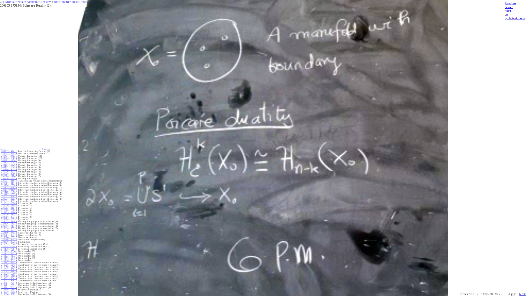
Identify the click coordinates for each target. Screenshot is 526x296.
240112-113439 (9, 167)
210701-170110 (9, 287)
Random (510, 3)
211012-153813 (9, 269)
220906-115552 (9, 219)
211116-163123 (9, 260)
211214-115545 (9, 246)
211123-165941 (9, 251)
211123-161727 (9, 256)
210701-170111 (9, 285)
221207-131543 (9, 183)
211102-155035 (9, 262)
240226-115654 (9, 158)
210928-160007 (9, 274)
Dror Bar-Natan (15, 1)
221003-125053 (9, 210)
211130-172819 (9, 249)
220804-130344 (9, 235)
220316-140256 (9, 242)
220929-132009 (9, 212)
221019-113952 (9, 206)
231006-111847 (9, 176)
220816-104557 (9, 230)
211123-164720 (9, 253)
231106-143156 (9, 169)
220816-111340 (9, 226)
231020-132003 (9, 174)
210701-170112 (9, 283)
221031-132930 (9, 199)
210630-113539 (9, 292)
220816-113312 (9, 224)
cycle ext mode (515, 18)
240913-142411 (9, 151)
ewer (509, 7)
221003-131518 (9, 208)
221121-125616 (9, 187)
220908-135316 (9, 217)
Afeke (82, 1)
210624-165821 (9, 294)
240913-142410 (9, 154)
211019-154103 (9, 267)
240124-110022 (9, 163)
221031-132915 (9, 201)
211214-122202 (9, 244)
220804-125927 (9, 237)
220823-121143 (9, 221)
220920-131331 (9, 215)
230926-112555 (9, 178)
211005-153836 (9, 272)
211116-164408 (9, 258)
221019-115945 (9, 203)
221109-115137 (9, 192)
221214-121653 (9, 181)
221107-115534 (9, 194)
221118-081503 (9, 190)
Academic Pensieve (39, 1)
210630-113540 (9, 290)
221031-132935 (9, 196)
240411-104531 (9, 156)
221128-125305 (9, 185)
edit (522, 294)
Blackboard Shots (65, 1)
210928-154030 (9, 276)
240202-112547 (9, 160)
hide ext (46, 149)
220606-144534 (9, 239)
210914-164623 (9, 281)
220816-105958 (9, 228)
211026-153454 (9, 265)
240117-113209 (9, 165)
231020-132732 (9, 172)
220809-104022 (9, 233)
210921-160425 (9, 278)
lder (508, 11)
